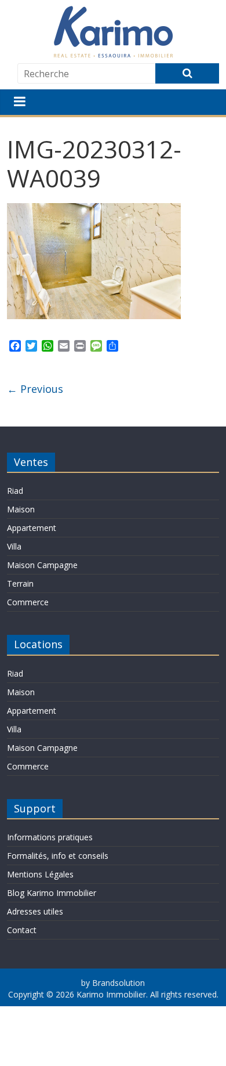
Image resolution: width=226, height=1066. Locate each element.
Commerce (28, 602)
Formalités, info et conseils (57, 855)
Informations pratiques (50, 837)
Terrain (20, 583)
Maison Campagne (42, 564)
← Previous (35, 389)
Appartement (31, 527)
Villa (14, 546)
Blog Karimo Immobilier (51, 892)
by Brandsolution (113, 982)
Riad (15, 490)
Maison (21, 509)
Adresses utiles (35, 911)
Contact (22, 929)
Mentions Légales (40, 874)
